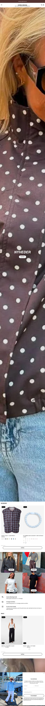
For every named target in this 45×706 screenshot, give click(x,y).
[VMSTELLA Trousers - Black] (11, 630)
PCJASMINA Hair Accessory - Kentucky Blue (33, 535)
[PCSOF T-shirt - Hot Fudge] (33, 630)
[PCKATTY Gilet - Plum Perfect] (11, 519)
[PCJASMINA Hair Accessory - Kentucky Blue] (33, 519)
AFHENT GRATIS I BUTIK (22, 1)
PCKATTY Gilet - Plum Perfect (8, 535)
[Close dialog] (44, 673)
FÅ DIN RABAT (34, 695)
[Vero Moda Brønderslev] (22, 5)
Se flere (22, 547)
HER (30, 700)
